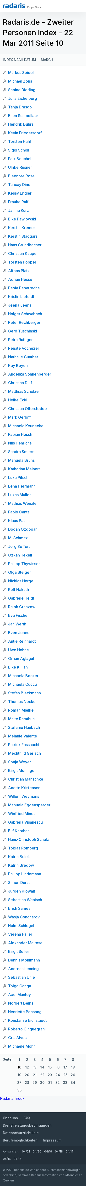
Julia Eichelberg (22, 98)
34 (73, 1082)
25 (65, 1075)
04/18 (59, 1151)
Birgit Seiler (18, 951)
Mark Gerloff (19, 417)
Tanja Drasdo (20, 107)
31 (50, 1082)
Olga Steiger (19, 572)
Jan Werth (17, 624)
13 (35, 1067)
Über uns (10, 1118)
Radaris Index (12, 1098)
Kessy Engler (20, 193)
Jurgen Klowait (21, 891)
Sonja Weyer (19, 761)
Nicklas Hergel (21, 581)
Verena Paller (20, 934)
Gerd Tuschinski (22, 331)
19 (19, 1075)
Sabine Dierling (21, 89)
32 (57, 1082)
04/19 (48, 1151)
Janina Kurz (18, 210)
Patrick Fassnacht (23, 744)
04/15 (18, 1159)
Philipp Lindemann (24, 873)
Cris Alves (17, 1037)
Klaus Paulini (19, 520)
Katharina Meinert (24, 469)
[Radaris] (14, 5)
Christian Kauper (23, 253)
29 (34, 1082)
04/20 (37, 1151)
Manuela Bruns (21, 460)
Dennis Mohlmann (24, 960)
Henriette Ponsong (25, 1011)
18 (73, 1067)
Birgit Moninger (22, 770)
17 (65, 1067)
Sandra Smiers (21, 451)
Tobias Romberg (23, 848)
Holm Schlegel (21, 925)
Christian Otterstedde (27, 408)
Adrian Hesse (20, 279)
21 (35, 1075)
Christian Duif (20, 382)
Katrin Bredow (21, 865)
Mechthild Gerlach (24, 753)
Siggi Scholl (18, 150)
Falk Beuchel (19, 158)
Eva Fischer (18, 615)
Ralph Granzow (21, 606)
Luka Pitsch (18, 477)
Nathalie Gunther (23, 356)
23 (50, 1075)
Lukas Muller (19, 494)
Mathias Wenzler (23, 503)
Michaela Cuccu (22, 684)
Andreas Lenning (23, 968)
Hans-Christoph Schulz (28, 839)
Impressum (52, 1140)
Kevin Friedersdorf (25, 132)
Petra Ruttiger (20, 339)
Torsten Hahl (19, 141)
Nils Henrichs (20, 443)
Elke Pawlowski (22, 219)
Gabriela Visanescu (25, 822)
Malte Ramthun (21, 718)
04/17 (70, 1151)
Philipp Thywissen (24, 563)
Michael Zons (20, 81)
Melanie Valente (22, 736)
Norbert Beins (20, 1003)
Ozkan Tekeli (20, 555)
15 (50, 1067)
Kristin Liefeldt (21, 296)
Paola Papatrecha (24, 288)
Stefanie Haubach (24, 727)
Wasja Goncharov (24, 917)
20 (27, 1075)
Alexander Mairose (25, 942)
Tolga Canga (19, 986)
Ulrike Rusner (20, 167)
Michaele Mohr (21, 1046)
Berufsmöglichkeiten (20, 1140)
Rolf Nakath (18, 589)
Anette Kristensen (24, 787)
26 (73, 1075)
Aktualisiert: (11, 1151)
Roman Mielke (21, 710)
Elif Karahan (19, 830)
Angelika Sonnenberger (29, 374)
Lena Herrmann (22, 486)
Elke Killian (18, 667)
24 (57, 1075)
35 (19, 1090)
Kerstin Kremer (21, 227)
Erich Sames (19, 908)
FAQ (27, 1118)
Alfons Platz (19, 270)
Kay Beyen (18, 365)
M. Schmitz (18, 537)
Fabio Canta (19, 512)
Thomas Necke (22, 701)
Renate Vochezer (23, 348)
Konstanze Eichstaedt (27, 1020)
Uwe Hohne (18, 649)
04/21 (26, 1151)
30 (42, 1082)
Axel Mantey (19, 994)
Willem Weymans (23, 796)
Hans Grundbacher (25, 244)
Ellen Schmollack (23, 115)
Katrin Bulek (19, 856)
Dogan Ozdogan (23, 529)
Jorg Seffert (19, 546)
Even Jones (18, 632)
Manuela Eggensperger (29, 805)
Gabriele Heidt (21, 598)
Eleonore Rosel (22, 176)
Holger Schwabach (25, 313)
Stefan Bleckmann (24, 693)
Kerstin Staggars (23, 236)
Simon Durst (19, 882)
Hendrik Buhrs (20, 124)
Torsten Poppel (22, 262)
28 (27, 1082)
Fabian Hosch (20, 434)
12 (27, 1067)
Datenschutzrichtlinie (21, 1133)
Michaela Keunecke (25, 425)
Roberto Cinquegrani (27, 1029)
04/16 (7, 1159)
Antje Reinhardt (22, 641)
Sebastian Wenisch (25, 899)
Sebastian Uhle (21, 977)
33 (65, 1082)
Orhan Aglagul (21, 658)
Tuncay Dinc (19, 184)
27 (19, 1082)
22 (42, 1075)
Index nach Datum (19, 60)
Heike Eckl (17, 400)
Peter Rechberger (24, 322)
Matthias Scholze (23, 391)
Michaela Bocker (23, 675)
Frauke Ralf (18, 201)
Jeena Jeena (20, 305)
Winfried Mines (21, 813)
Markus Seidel (21, 72)
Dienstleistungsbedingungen (27, 1125)
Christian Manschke (25, 779)
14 (42, 1067)
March (47, 60)
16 (57, 1067)
